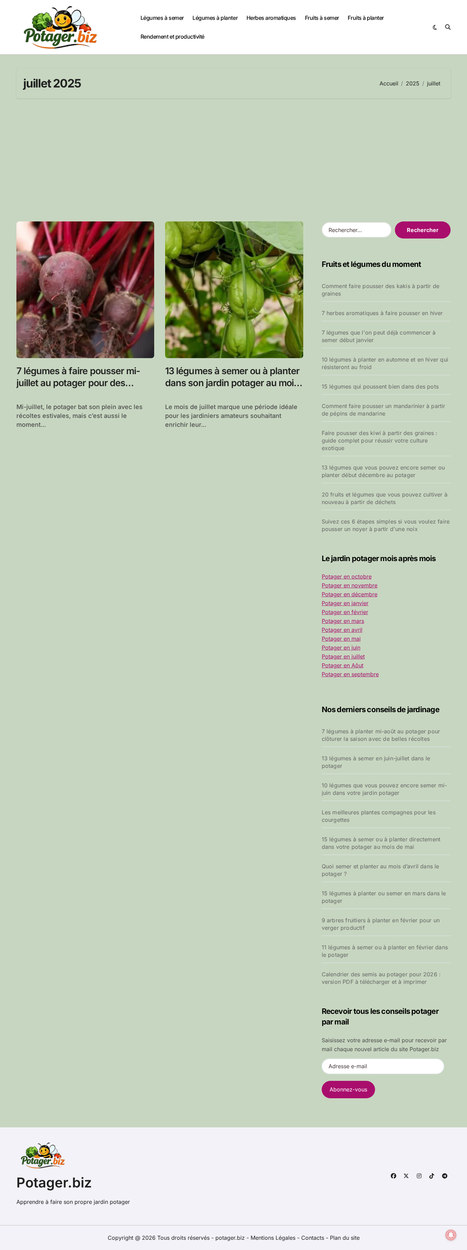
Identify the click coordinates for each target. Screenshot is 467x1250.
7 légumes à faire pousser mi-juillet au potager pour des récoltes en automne (78, 382)
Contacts (312, 1237)
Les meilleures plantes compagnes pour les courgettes (379, 816)
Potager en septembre (350, 674)
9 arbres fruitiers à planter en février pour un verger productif (381, 924)
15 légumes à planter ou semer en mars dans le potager (384, 897)
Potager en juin (341, 647)
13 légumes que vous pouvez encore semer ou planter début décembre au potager (383, 471)
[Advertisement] (233, 160)
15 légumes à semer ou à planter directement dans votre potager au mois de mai (381, 843)
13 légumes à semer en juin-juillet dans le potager (376, 762)
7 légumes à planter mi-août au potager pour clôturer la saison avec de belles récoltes (381, 735)
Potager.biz (54, 1182)
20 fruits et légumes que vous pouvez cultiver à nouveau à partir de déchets (385, 498)
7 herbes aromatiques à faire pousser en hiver (382, 313)
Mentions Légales (274, 1237)
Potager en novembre (349, 585)
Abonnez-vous (348, 1089)
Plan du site (345, 1237)
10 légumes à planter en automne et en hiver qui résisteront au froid (385, 363)
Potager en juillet (343, 656)
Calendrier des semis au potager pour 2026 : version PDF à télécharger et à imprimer (381, 978)
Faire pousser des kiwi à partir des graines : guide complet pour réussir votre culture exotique (380, 440)
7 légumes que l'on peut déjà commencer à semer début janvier (379, 336)
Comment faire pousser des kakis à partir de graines (381, 290)
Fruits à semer (322, 17)
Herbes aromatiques (271, 17)
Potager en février (345, 612)
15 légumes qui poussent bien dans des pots (380, 386)
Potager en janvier (345, 603)
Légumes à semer (162, 17)
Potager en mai (341, 638)
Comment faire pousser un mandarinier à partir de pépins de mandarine (383, 410)
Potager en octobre (347, 576)
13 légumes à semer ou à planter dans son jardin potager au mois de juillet (232, 382)
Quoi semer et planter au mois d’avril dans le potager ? (380, 870)
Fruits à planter (366, 17)
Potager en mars (343, 620)
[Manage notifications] (450, 1234)
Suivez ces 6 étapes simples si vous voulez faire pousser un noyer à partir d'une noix (386, 525)
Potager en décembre (349, 594)
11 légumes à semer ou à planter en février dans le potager (385, 951)
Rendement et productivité (172, 36)
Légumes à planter (215, 17)
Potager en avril (342, 629)
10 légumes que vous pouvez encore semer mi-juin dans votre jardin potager (384, 789)
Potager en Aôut (342, 665)
